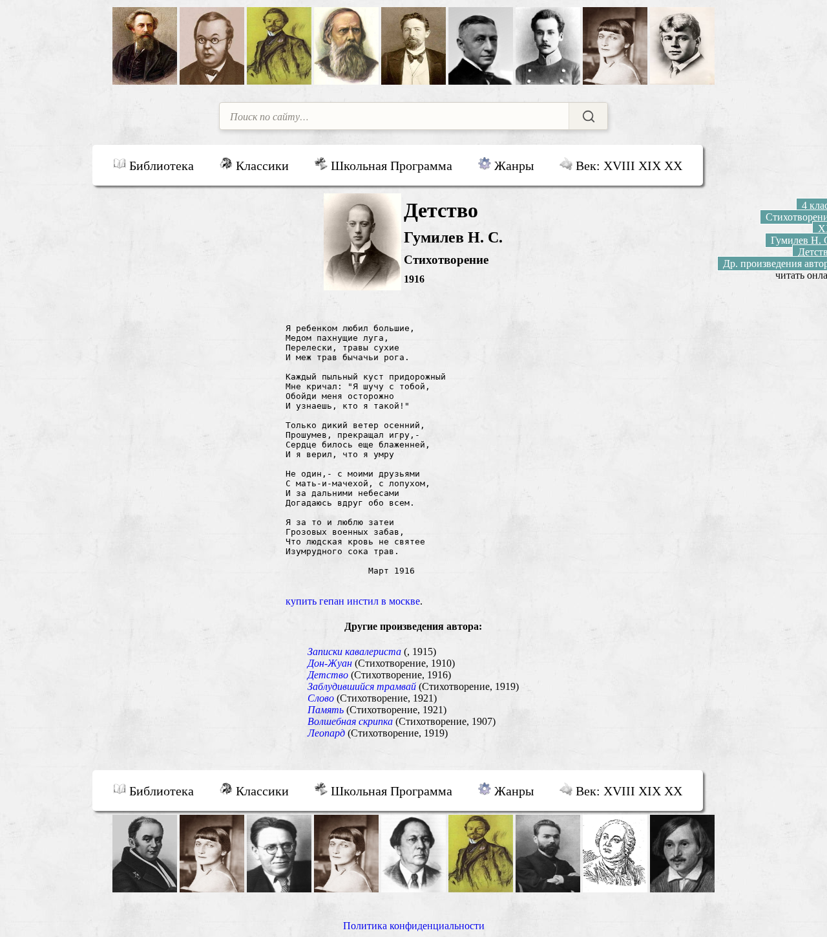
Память (326, 709)
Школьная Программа (390, 165)
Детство (328, 674)
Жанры (512, 165)
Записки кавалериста (354, 651)
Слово (321, 698)
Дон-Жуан (330, 663)
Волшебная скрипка (350, 721)
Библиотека (160, 165)
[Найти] (588, 116)
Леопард (326, 732)
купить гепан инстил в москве (353, 601)
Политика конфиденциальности (414, 925)
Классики (261, 165)
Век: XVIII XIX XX (627, 165)
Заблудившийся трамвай (362, 686)
